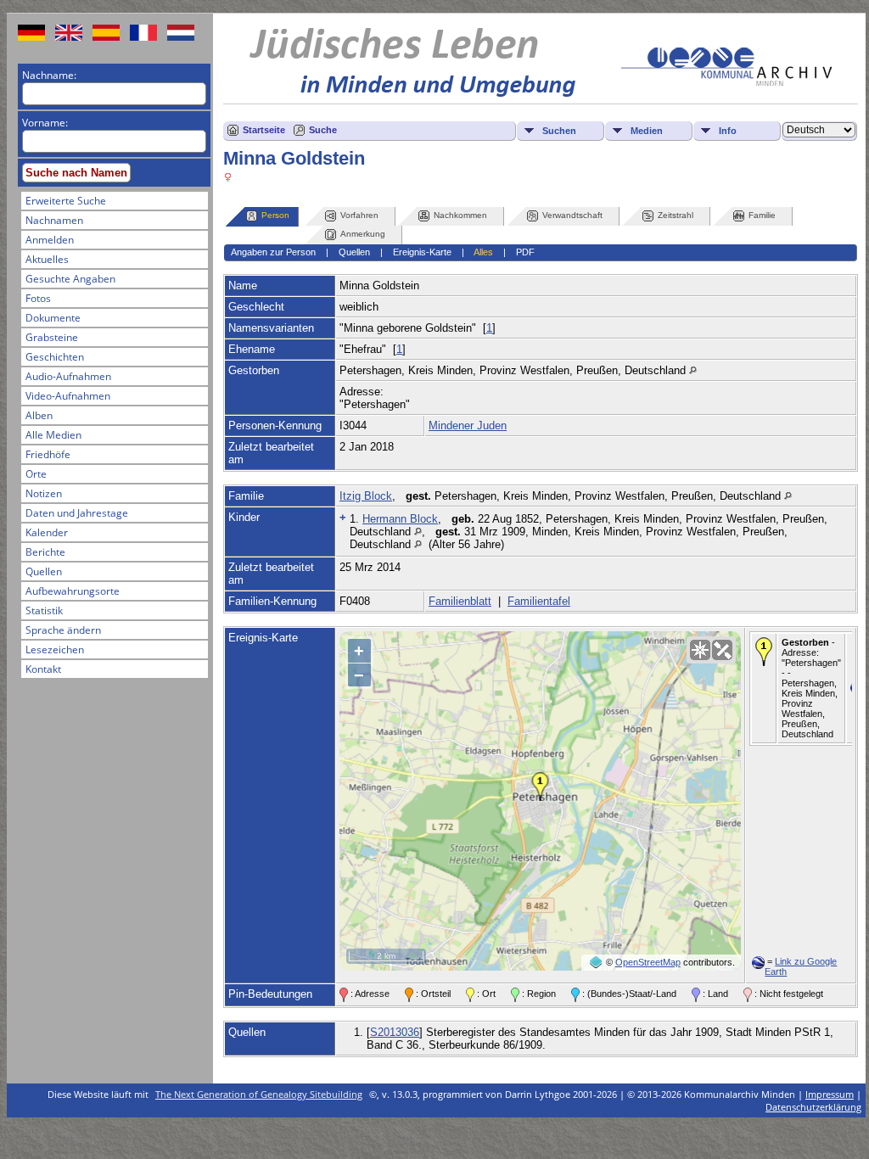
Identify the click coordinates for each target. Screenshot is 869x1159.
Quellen (43, 571)
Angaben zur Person (273, 252)
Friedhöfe (47, 454)
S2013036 (394, 1032)
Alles (483, 252)
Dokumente (53, 318)
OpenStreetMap (648, 962)
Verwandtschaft (572, 215)
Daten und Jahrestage (76, 513)
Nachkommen (460, 215)
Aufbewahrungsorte (72, 591)
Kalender (46, 532)
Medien (647, 131)
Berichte (45, 552)
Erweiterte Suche (65, 200)
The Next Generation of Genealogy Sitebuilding (258, 1094)
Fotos (38, 298)
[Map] (700, 650)
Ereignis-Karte (422, 252)
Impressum (829, 1094)
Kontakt (43, 669)
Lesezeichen (54, 649)
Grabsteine (51, 337)
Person (275, 215)
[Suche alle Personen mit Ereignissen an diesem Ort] (693, 370)
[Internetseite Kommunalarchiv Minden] (726, 82)
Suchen (559, 131)
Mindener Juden (468, 425)
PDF (525, 252)
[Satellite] (722, 650)
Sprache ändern (63, 630)
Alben (39, 415)
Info (728, 131)
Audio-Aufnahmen (68, 376)
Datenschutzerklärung (813, 1106)
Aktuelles (47, 259)
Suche (323, 130)
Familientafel (538, 601)
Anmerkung (362, 233)
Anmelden (49, 239)
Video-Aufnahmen (67, 396)
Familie (762, 215)
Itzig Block (365, 496)
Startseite (264, 130)
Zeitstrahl (675, 215)
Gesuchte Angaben (70, 279)
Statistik (44, 610)
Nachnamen (54, 220)
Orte (36, 474)
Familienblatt (460, 601)
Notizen (43, 493)
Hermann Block (400, 518)
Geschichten (54, 357)
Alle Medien (53, 435)
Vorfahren (359, 215)
